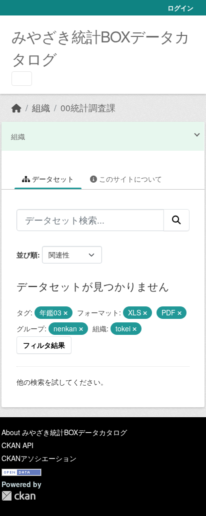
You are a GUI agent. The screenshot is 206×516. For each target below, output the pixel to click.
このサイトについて (129, 179)
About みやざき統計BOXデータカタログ (64, 432)
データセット (52, 179)
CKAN (19, 496)
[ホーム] (17, 107)
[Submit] (177, 220)
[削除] (66, 313)
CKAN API (18, 445)
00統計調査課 (88, 107)
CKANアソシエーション (39, 458)
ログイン (181, 7)
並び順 (27, 254)
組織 (41, 107)
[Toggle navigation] (22, 78)
